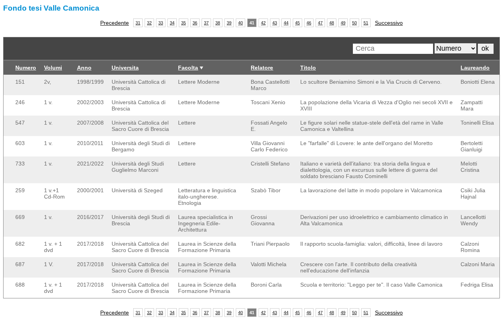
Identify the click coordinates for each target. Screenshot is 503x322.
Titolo (308, 67)
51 (365, 22)
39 (229, 22)
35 (183, 22)
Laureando (475, 67)
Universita (125, 67)
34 (172, 22)
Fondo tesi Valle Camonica (51, 8)
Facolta (188, 67)
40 (240, 22)
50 (354, 22)
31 (138, 22)
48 (331, 22)
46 (309, 22)
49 (343, 22)
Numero (25, 67)
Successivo (389, 23)
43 (274, 22)
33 (160, 22)
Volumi (53, 67)
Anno (84, 67)
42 (263, 22)
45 (297, 22)
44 (286, 22)
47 (320, 22)
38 (217, 22)
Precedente (114, 23)
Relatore (262, 67)
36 (195, 22)
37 (206, 22)
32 (149, 22)
